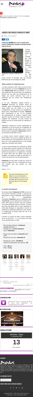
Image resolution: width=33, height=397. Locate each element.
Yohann (5, 35)
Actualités (10, 16)
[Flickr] (19, 388)
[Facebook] (13, 388)
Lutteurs (16, 16)
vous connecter (26, 289)
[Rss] (10, 388)
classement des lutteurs (19, 370)
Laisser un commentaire (10, 36)
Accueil (3, 16)
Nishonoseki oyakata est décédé (21, 285)
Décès (21, 16)
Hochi (8, 169)
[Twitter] (16, 388)
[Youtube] (22, 388)
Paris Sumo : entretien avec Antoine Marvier (10, 282)
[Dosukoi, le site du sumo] (16, 4)
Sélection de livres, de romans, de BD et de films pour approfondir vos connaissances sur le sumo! (20, 303)
